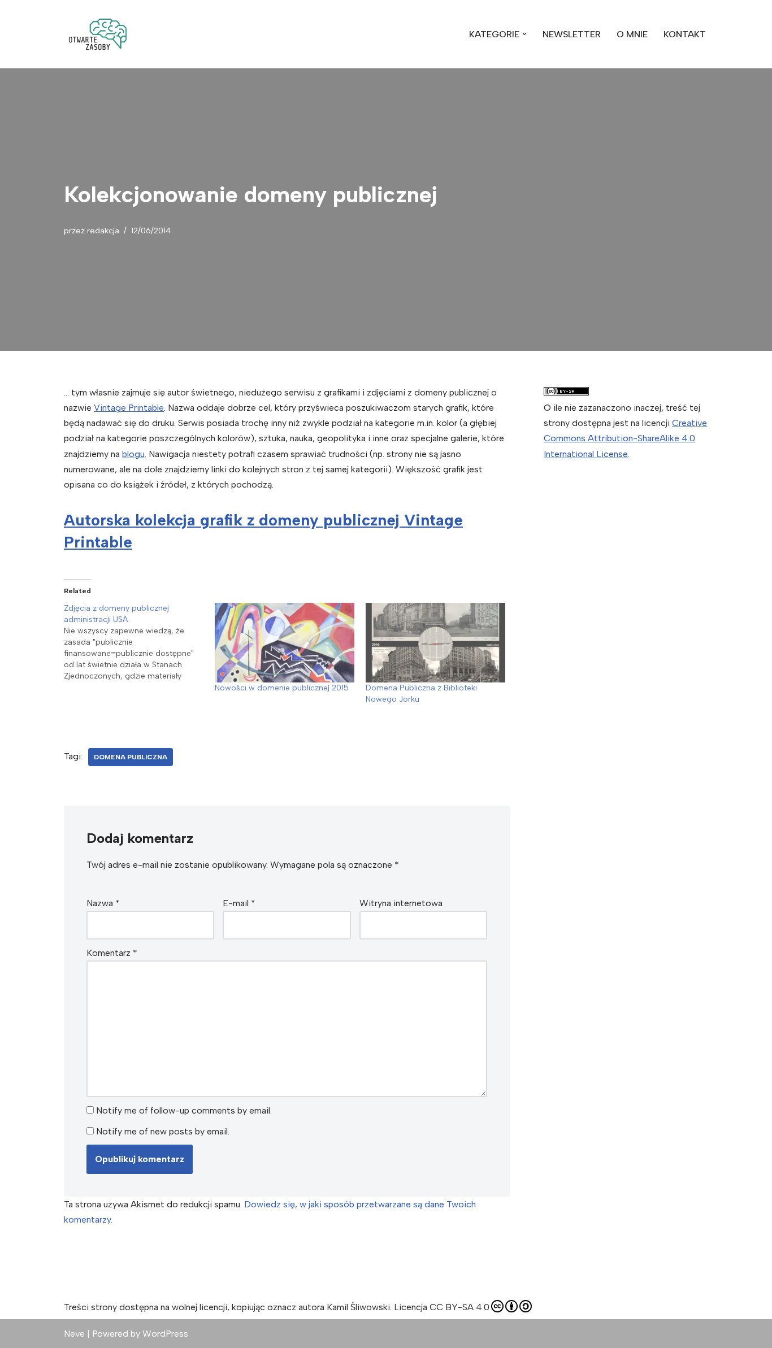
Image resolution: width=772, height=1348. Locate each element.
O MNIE (632, 34)
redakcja (103, 230)
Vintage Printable (129, 407)
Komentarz (111, 952)
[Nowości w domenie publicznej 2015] (284, 642)
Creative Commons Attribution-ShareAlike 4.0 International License (625, 438)
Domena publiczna (130, 757)
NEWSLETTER (572, 34)
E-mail (239, 903)
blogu (133, 454)
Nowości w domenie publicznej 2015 (282, 688)
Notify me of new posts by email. (162, 1131)
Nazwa (103, 903)
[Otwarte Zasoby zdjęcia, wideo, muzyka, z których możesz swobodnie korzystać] (98, 34)
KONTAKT (684, 34)
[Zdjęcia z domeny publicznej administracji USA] (139, 642)
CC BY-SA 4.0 (459, 1307)
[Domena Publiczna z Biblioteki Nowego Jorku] (435, 642)
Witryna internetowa (401, 903)
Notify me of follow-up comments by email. (184, 1110)
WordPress (165, 1333)
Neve (74, 1333)
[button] (98, 34)
